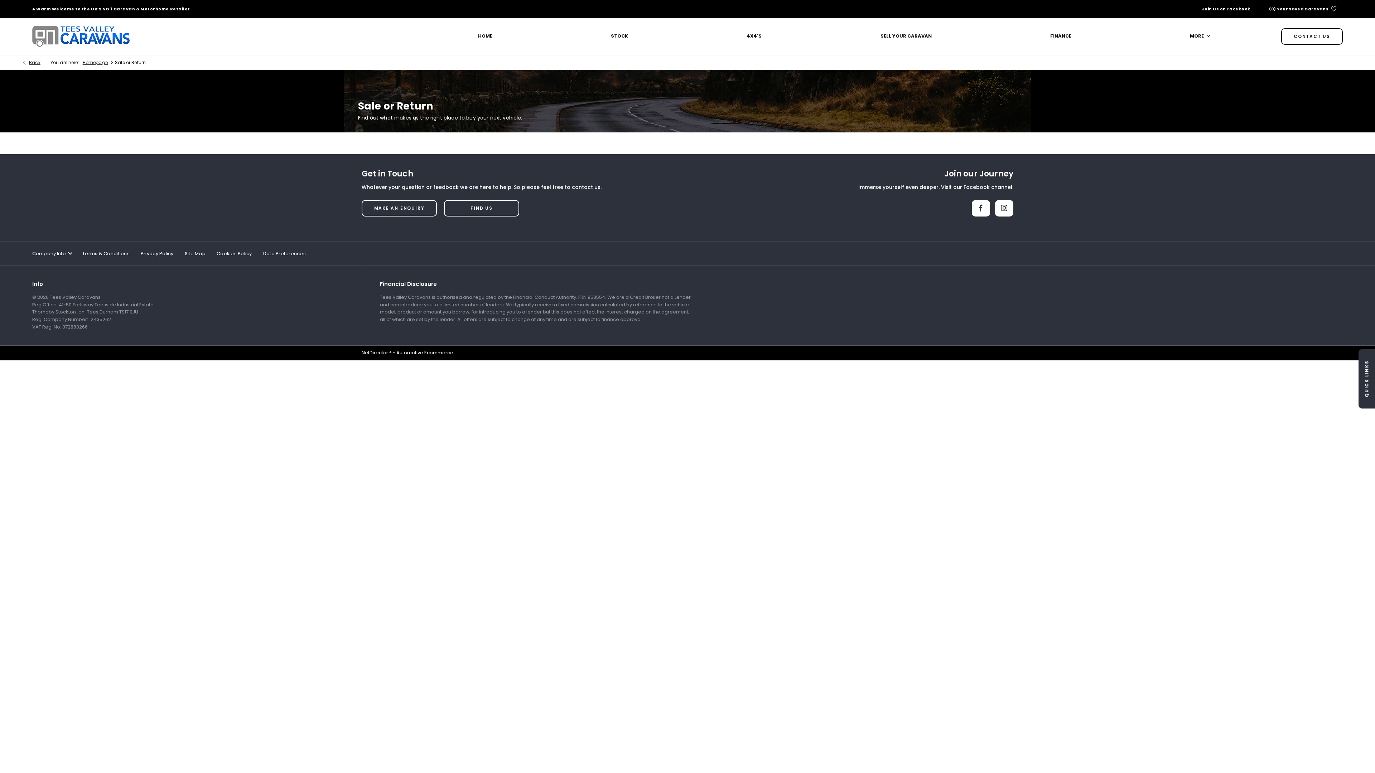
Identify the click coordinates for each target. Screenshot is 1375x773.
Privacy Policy (157, 253)
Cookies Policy (234, 253)
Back (34, 62)
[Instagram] (1004, 208)
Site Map (195, 253)
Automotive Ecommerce (424, 352)
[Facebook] (981, 208)
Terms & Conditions (106, 253)
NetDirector (375, 352)
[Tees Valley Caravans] (81, 36)
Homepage (95, 62)
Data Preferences (284, 253)
